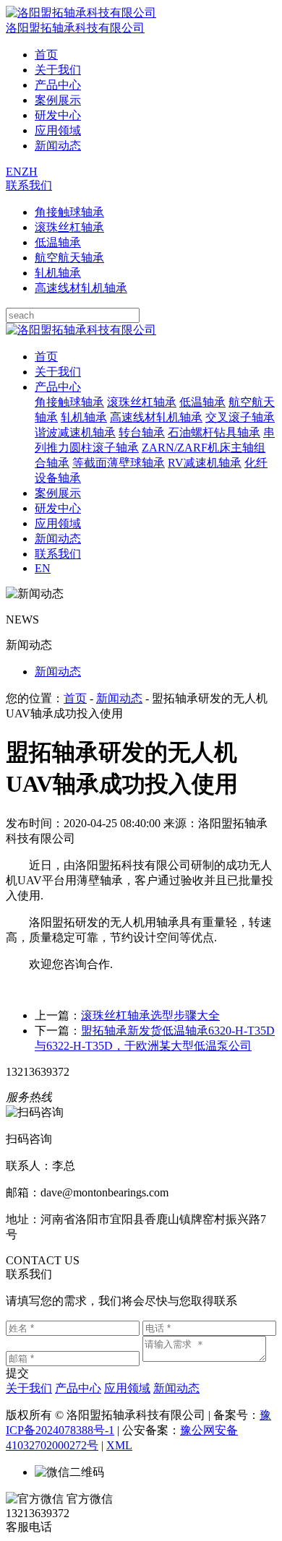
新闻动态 (58, 145)
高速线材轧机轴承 (81, 288)
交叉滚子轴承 (240, 417)
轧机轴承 (58, 273)
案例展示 (58, 100)
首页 (46, 54)
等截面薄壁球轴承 (118, 463)
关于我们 (58, 70)
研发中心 (58, 115)
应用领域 (58, 130)
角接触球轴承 (69, 212)
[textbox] (73, 315)
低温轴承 (58, 242)
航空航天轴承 (69, 257)
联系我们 (29, 185)
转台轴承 (142, 432)
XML (119, 1445)
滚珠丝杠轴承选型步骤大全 (150, 1015)
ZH (30, 171)
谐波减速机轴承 (75, 432)
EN (14, 171)
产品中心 (58, 85)
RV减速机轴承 (205, 463)
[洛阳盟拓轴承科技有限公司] (81, 330)
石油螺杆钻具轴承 (214, 432)
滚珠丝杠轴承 (69, 227)
